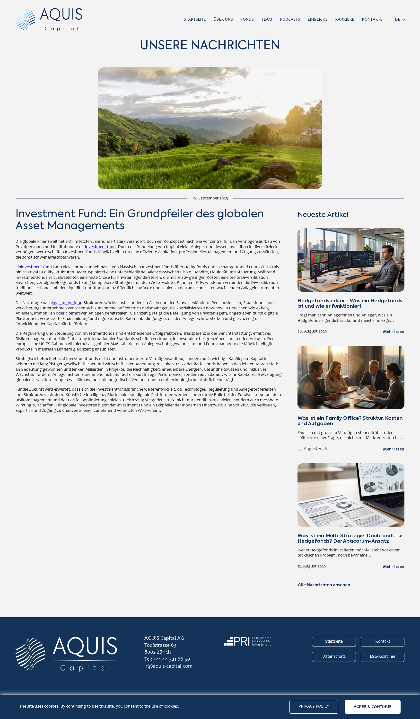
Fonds (247, 20)
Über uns (223, 20)
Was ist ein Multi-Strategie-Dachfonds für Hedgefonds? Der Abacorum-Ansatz (351, 517)
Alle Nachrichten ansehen (324, 584)
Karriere (344, 20)
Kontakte (372, 20)
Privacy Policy (313, 706)
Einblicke (317, 20)
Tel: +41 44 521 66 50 (167, 659)
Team (267, 20)
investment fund (100, 247)
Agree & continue (373, 706)
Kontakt (382, 641)
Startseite (195, 20)
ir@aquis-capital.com (168, 666)
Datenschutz (334, 657)
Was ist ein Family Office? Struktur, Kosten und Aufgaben (351, 400)
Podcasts (290, 20)
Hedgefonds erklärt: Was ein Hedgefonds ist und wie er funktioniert (351, 282)
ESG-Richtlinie (382, 657)
